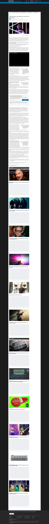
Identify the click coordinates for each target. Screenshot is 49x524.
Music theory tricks (30, 12)
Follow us (24, 35)
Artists (10, 14)
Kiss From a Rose (36, 12)
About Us (10, 516)
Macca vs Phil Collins (23, 12)
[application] (19, 59)
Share (10, 35)
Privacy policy (33, 516)
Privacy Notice (11, 102)
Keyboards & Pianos (26, 2)
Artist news (12, 2)
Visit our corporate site (33, 511)
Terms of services (18, 101)
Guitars (15, 2)
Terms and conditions (26, 516)
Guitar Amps (31, 2)
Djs (11, 14)
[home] (9, 2)
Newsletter (28, 35)
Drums (22, 2)
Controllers (18, 2)
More (35, 2)
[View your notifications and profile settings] (37, 1)
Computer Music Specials (13, 165)
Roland (18, 47)
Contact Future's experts (19, 516)
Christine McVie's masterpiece (15, 12)
